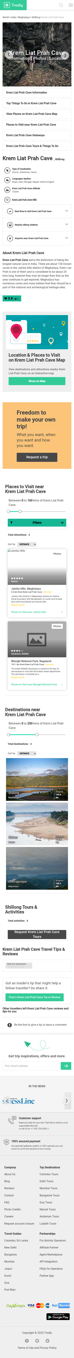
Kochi (7, 1275)
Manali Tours (48, 1209)
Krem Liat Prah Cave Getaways (25, 135)
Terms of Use (26, 1347)
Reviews (9, 1188)
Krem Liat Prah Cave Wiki (24, 199)
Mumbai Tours (48, 1188)
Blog (7, 1181)
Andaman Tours (49, 1216)
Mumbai (9, 1261)
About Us (9, 1174)
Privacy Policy (48, 1347)
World (6, 17)
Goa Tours (46, 1202)
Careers (8, 1216)
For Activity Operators (53, 1240)
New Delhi (10, 1247)
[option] (37, 1100)
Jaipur (8, 1268)
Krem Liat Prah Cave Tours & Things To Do (32, 146)
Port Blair (9, 1289)
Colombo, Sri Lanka (16, 1240)
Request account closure (19, 1223)
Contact (9, 1195)
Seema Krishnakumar (41, 80)
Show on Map (37, 381)
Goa (6, 1282)
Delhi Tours (46, 1181)
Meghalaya (24, 17)
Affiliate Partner (49, 1247)
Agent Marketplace (51, 1254)
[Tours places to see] (13, 5)
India (13, 17)
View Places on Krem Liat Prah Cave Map (31, 114)
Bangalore (10, 1254)
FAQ (6, 1202)
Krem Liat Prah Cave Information (26, 92)
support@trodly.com (28, 1126)
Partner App (47, 1275)
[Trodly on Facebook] (27, 1340)
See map (47, 592)
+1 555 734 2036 (39, 1129)
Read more (17, 605)
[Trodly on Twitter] (47, 1340)
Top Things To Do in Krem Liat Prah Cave (31, 103)
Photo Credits (12, 1209)
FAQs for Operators (51, 1268)
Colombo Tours (49, 1174)
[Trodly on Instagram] (37, 1340)
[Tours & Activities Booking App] (37, 1316)
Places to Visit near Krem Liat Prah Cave (31, 124)
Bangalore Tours (50, 1195)
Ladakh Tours (48, 1223)
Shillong (36, 17)
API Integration (48, 1261)
